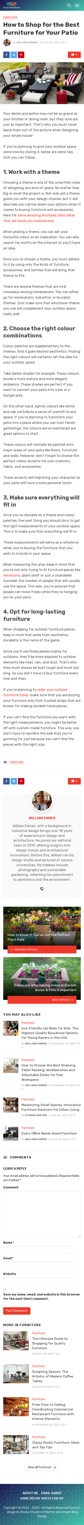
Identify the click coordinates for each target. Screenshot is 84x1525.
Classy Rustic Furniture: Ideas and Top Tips (55, 1444)
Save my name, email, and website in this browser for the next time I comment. (41, 1297)
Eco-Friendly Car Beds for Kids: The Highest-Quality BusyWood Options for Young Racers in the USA (50, 1033)
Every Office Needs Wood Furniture (49, 1133)
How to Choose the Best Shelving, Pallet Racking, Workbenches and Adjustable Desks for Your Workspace (49, 1072)
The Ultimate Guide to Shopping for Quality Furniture (50, 1343)
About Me (30, 1493)
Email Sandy (51, 1493)
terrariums (11, 575)
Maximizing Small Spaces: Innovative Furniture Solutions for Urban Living (51, 1107)
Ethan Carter (36, 1115)
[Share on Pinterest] (21, 55)
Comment (11, 1187)
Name (8, 1243)
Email (8, 1258)
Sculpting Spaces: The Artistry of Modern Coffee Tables (52, 1376)
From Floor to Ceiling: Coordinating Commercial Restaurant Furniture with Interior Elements (53, 1412)
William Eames (27, 42)
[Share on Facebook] (6, 55)
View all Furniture (39, 1467)
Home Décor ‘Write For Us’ (42, 1498)
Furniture (10, 17)
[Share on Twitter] (14, 55)
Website (9, 1274)
